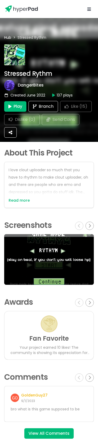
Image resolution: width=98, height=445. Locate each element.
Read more (19, 200)
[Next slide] (89, 226)
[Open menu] (89, 9)
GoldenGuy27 (34, 395)
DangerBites (31, 85)
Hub (7, 37)
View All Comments (49, 433)
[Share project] (10, 132)
